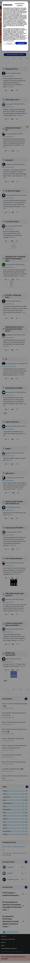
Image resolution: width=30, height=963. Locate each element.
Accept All (21, 43)
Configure (9, 43)
